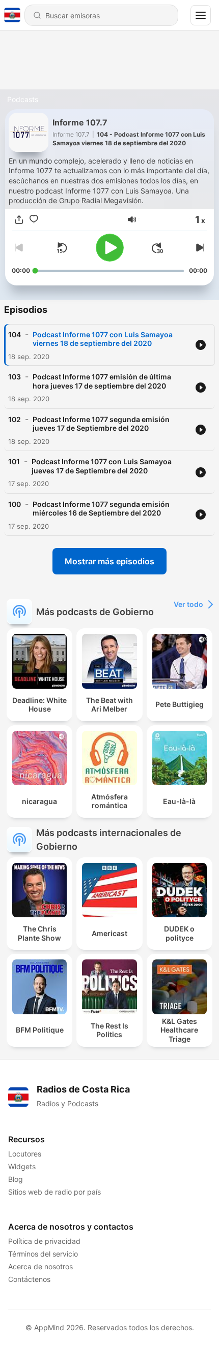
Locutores (24, 1153)
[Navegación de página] (200, 15)
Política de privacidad (44, 1241)
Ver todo (188, 604)
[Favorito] (34, 219)
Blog (15, 1179)
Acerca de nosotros (40, 1266)
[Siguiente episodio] (199, 248)
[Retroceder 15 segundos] (61, 248)
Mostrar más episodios (109, 561)
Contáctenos (29, 1279)
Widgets (22, 1166)
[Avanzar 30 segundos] (157, 248)
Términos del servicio (43, 1253)
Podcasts (22, 99)
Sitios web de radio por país (54, 1191)
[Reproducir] (110, 248)
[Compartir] (19, 219)
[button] (132, 219)
